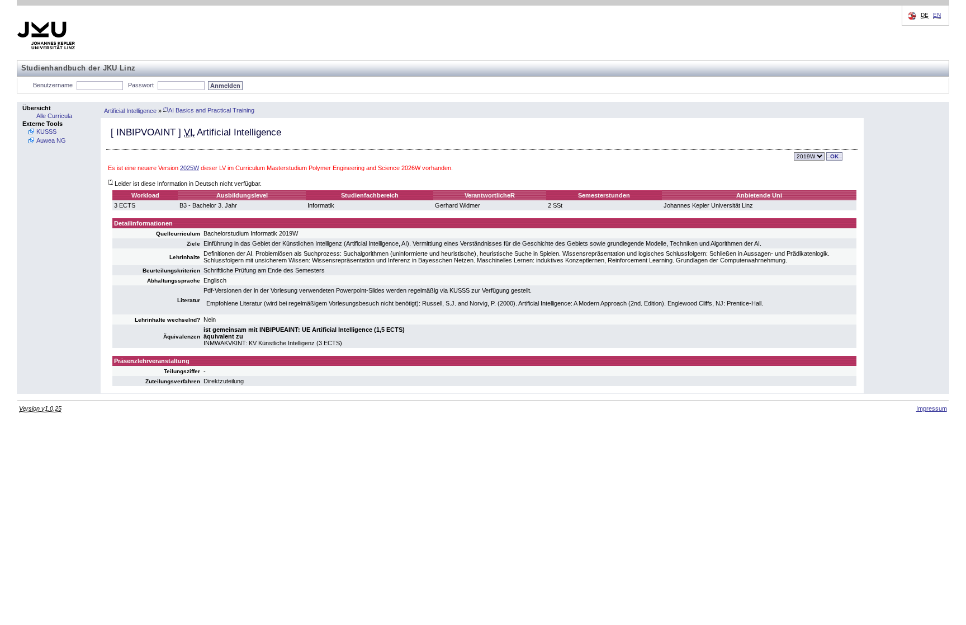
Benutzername (53, 85)
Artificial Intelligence (130, 110)
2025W (189, 168)
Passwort (141, 85)
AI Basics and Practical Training (208, 110)
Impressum (931, 408)
